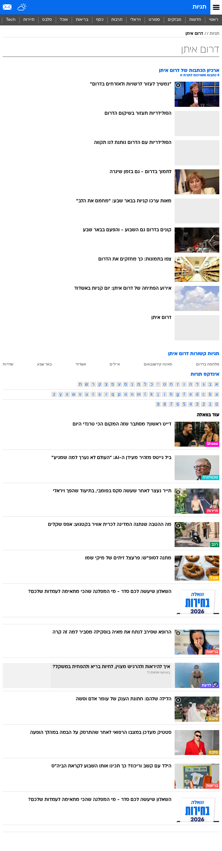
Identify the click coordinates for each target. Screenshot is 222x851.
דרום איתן (194, 34)
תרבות (116, 20)
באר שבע (44, 364)
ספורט (154, 20)
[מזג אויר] (22, 7)
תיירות (28, 20)
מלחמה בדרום (207, 364)
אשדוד (81, 364)
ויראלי (135, 20)
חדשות (195, 20)
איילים (115, 364)
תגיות (199, 7)
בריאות (82, 20)
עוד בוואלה (208, 415)
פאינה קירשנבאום (158, 364)
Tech (10, 20)
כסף (99, 20)
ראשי (213, 20)
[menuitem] (195, 20)
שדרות (8, 364)
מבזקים (174, 20)
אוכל (64, 20)
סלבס (47, 20)
